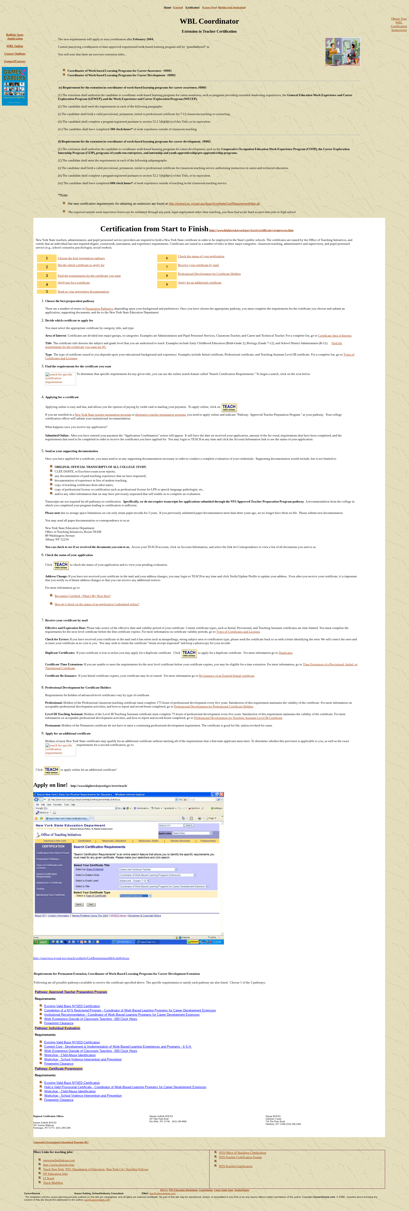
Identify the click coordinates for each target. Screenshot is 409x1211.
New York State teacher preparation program (103, 414)
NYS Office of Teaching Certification (242, 1152)
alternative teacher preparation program (160, 414)
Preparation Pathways (99, 308)
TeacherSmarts (241, 1190)
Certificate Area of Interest (334, 335)
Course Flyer (209, 7)
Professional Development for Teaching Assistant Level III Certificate (238, 718)
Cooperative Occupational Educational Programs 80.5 (61, 1142)
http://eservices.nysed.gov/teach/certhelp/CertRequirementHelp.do (214, 203)
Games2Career (14, 61)
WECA (163, 1190)
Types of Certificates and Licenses (238, 631)
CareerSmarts (206, 1190)
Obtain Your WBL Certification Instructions (399, 24)
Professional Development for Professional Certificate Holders (213, 706)
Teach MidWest (53, 1182)
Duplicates (286, 652)
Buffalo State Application (232, 7)
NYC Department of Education (85, 1169)
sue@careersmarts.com (162, 1193)
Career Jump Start (223, 1190)
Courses (178, 7)
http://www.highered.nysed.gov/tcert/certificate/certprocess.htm (251, 230)
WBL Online (14, 46)
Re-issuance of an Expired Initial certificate (226, 675)
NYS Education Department (183, 1190)
